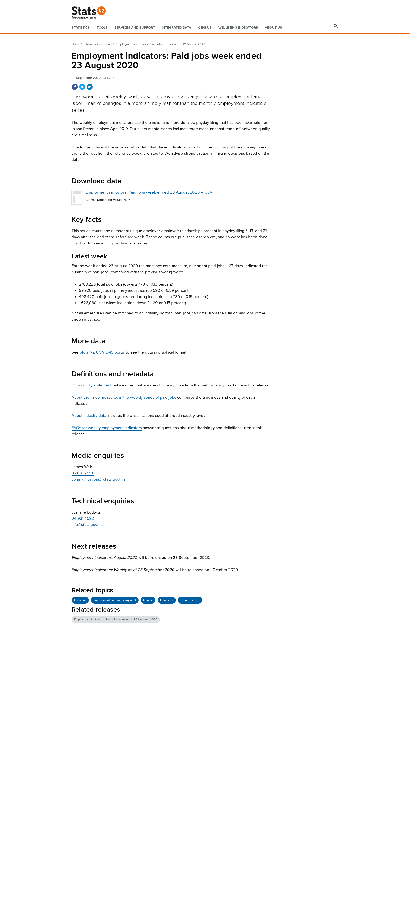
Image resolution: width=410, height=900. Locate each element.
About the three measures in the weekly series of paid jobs (124, 397)
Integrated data (176, 27)
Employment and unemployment (115, 600)
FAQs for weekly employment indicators (107, 427)
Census (205, 27)
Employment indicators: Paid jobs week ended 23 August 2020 (115, 619)
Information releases (98, 44)
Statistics (81, 27)
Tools (102, 27)
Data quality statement (91, 385)
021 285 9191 (83, 473)
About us (273, 27)
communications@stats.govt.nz (98, 479)
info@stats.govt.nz (87, 524)
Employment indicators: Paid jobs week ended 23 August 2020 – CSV (148, 192)
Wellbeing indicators (238, 27)
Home (76, 44)
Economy (80, 600)
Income (148, 600)
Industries (166, 600)
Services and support (134, 27)
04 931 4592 (83, 518)
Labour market (189, 600)
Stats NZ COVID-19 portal (102, 352)
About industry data (89, 415)
